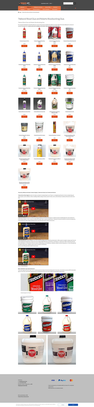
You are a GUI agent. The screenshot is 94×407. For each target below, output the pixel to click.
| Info (51, 3)
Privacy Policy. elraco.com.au (23, 396)
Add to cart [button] (24, 45)
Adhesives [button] (29, 7)
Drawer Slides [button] (48, 7)
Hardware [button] (22, 9)
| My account (46, 3)
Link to (19, 266)
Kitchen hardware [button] (36, 9)
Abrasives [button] (22, 7)
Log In (42, 3)
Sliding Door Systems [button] (38, 7)
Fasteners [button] (55, 7)
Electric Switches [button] (46, 9)
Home (20, 12)
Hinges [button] (28, 9)
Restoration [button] (54, 9)
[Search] (74, 3)
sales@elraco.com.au (23, 381)
